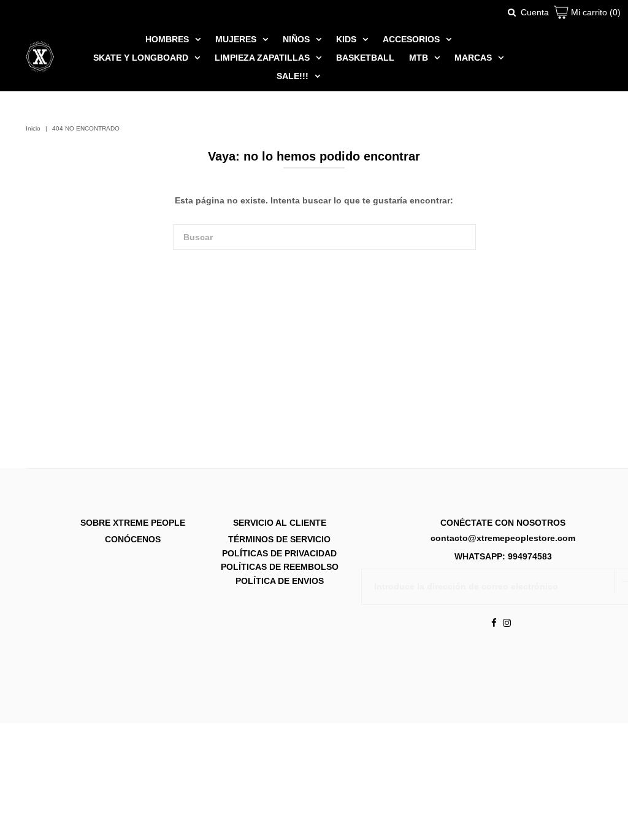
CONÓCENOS (133, 540)
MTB (418, 57)
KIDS (346, 39)
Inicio (33, 128)
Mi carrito (595, 12)
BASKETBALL (365, 57)
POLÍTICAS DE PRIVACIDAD (279, 553)
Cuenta (535, 12)
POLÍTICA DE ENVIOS (280, 581)
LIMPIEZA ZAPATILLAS (262, 57)
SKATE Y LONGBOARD (140, 57)
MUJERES (235, 39)
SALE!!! (292, 76)
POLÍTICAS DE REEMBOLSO (280, 567)
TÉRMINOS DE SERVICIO (279, 540)
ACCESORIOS (411, 39)
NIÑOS (296, 39)
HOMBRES (167, 39)
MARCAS (473, 57)
